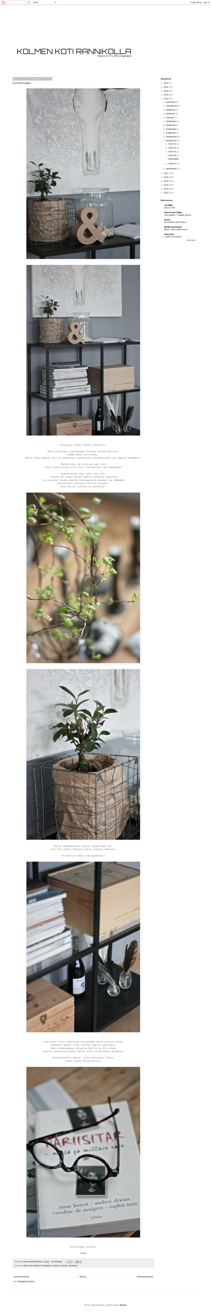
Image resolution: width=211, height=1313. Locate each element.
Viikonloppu (22, 83)
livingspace (47, 1266)
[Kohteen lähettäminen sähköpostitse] (67, 1261)
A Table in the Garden (172, 237)
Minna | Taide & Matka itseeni (175, 229)
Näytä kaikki (191, 240)
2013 (166, 189)
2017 (166, 173)
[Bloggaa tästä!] (71, 1261)
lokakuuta (170, 110)
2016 (166, 177)
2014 (166, 185)
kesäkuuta (171, 125)
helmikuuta (171, 140)
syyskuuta (170, 113)
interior (26, 1266)
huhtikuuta (171, 133)
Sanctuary (169, 234)
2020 (166, 91)
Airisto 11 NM (169, 208)
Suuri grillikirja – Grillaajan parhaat (177, 215)
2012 (166, 193)
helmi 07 (172, 164)
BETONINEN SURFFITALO (175, 222)
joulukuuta (171, 102)
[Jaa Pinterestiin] (80, 1261)
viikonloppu (72, 1266)
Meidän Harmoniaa (173, 227)
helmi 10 (172, 152)
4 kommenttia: (57, 1262)
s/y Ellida (168, 205)
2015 (166, 181)
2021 (166, 87)
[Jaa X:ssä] (74, 1261)
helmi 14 (172, 148)
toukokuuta (171, 129)
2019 (166, 95)
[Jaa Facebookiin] (77, 1261)
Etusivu (83, 1277)
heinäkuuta (171, 121)
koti (31, 1266)
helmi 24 (172, 144)
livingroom (37, 1266)
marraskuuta (172, 106)
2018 (166, 99)
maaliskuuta (171, 137)
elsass (167, 220)
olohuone (56, 1266)
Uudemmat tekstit (21, 1277)
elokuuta (170, 117)
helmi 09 (172, 155)
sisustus (64, 1266)
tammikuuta (171, 168)
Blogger (123, 1305)
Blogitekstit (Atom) (26, 1281)
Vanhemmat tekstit (145, 1277)
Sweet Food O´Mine (173, 212)
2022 (166, 83)
